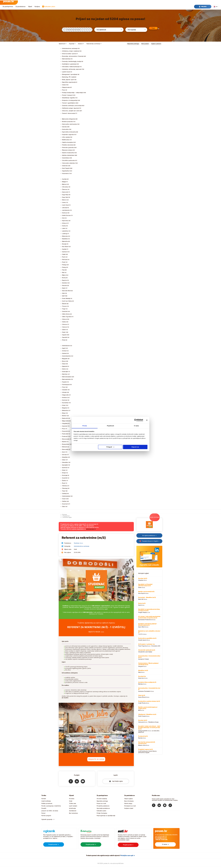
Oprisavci (65, 251)
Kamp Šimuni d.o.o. (144, 696)
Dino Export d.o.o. (146, 592)
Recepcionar (65, 444)
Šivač (63, 483)
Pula (63, 270)
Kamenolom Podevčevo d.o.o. (149, 618)
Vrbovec (64, 324)
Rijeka (64, 275)
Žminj (63, 340)
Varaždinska (65, 158)
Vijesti (30, 6)
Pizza (63, 428)
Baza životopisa (129, 801)
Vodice (64, 321)
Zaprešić (64, 337)
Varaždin (64, 311)
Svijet (70, 801)
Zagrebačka (65, 171)
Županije (71, 43)
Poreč (63, 262)
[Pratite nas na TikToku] (171, 805)
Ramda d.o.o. (143, 737)
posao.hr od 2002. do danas (49, 810)
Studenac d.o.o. (78, 543)
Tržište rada (72, 803)
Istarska (64, 126)
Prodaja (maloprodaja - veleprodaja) (72, 92)
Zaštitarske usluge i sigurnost (70, 108)
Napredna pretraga (133, 43)
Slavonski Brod (66, 290)
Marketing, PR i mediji (68, 77)
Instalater (65, 389)
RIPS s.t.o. (147, 708)
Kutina (64, 225)
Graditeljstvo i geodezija (69, 64)
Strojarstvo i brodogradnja (69, 100)
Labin (63, 228)
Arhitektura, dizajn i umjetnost (71, 51)
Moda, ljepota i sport (68, 79)
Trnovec (64, 306)
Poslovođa (65, 434)
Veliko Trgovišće (67, 316)
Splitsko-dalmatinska (68, 155)
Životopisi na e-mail (130, 806)
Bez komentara (73, 813)
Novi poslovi (145, 43)
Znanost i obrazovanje (68, 113)
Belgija (64, 181)
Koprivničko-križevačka (69, 132)
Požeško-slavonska (67, 145)
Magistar (64, 408)
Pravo (63, 90)
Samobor (64, 283)
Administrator (66, 345)
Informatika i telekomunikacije (70, 66)
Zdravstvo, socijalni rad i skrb (70, 110)
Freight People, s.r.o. (149, 610)
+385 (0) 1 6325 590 (161, 839)
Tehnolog (64, 488)
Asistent (64, 353)
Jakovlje (64, 207)
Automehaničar (66, 356)
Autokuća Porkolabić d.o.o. (149, 689)
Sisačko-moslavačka (68, 152)
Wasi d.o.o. (143, 671)
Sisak (63, 288)
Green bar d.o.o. (143, 677)
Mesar (64, 413)
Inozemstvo (65, 173)
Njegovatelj (65, 421)
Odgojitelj (65, 423)
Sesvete (64, 285)
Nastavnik (65, 418)
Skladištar (65, 457)
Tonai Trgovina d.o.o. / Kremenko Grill (149, 645)
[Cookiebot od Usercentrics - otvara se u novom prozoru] (135, 420)
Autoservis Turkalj (149, 657)
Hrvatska (71, 798)
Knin (63, 218)
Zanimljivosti (72, 810)
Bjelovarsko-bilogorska (68, 119)
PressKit (43, 808)
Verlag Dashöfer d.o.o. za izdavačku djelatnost (149, 729)
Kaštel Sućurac (66, 215)
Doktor (64, 369)
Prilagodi (109, 447)
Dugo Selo (65, 197)
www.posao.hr (91, 529)
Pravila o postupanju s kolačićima (51, 806)
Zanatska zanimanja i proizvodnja (72, 105)
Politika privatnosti (46, 803)
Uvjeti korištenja (46, 801)
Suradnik (64, 478)
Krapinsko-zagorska (68, 134)
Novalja (64, 244)
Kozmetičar (65, 402)
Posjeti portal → (53, 844)
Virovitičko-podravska (68, 160)
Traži (153, 28)
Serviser (64, 454)
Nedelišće (65, 238)
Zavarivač (65, 504)
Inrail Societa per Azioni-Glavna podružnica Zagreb (147, 751)
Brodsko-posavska (67, 121)
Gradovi (80, 43)
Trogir (63, 309)
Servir (63, 452)
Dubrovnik (65, 192)
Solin (63, 293)
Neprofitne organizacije (69, 82)
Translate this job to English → (150, 541)
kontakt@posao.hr (161, 838)
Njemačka (65, 241)
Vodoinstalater (66, 496)
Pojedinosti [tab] (110, 425)
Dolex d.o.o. (145, 585)
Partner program (46, 815)
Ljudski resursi (66, 71)
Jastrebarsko (66, 210)
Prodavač (65, 436)
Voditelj (64, 493)
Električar (65, 374)
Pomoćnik (65, 431)
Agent (64, 348)
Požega (64, 264)
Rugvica (64, 280)
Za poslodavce (20, 6)
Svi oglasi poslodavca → (149, 535)
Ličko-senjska (66, 137)
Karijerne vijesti (128, 808)
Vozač (64, 498)
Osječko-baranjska (67, 142)
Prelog (64, 267)
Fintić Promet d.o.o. (147, 715)
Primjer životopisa (102, 813)
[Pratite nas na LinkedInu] (160, 805)
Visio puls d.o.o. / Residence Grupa (148, 721)
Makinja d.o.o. (147, 683)
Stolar (63, 470)
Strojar (64, 472)
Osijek (64, 254)
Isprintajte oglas (117, 781)
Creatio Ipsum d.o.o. (147, 639)
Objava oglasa (128, 798)
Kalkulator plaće (49, 6)
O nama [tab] (136, 425)
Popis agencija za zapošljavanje (106, 815)
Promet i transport (67, 95)
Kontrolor (64, 400)
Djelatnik (64, 366)
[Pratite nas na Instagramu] (166, 805)
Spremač (64, 467)
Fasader (64, 382)
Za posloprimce (8, 6)
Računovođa (65, 439)
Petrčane (64, 259)
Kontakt (43, 798)
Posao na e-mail (101, 803)
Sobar (64, 459)
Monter (64, 415)
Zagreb (64, 334)
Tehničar (64, 485)
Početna (64, 514)
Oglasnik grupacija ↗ (47, 819)
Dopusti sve (135, 447)
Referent (64, 446)
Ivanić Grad (65, 205)
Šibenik (64, 303)
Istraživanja (72, 808)
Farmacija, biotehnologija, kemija (71, 61)
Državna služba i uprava (69, 53)
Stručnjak (65, 475)
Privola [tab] (84, 425)
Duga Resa (65, 194)
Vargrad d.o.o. (148, 664)
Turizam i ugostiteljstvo (68, 103)
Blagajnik (64, 358)
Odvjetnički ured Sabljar (146, 651)
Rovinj (64, 277)
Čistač (64, 363)
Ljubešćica (65, 231)
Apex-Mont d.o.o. (147, 625)
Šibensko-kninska (67, 150)
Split (63, 296)
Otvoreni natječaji (102, 798)
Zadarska (65, 165)
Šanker (64, 480)
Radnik (64, 441)
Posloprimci (66, 516)
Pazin (63, 257)
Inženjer (64, 392)
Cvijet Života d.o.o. (149, 702)
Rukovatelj (65, 449)
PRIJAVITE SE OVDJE (96, 759)
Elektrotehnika (66, 59)
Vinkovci (64, 319)
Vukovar (64, 327)
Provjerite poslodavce (103, 806)
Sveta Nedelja (66, 298)
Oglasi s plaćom (156, 43)
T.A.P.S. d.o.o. (149, 632)
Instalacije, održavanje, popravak (71, 69)
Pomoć (43, 813)
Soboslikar (65, 462)
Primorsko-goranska (68, 147)
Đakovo (64, 200)
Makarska (65, 236)
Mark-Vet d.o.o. (147, 598)
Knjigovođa (65, 395)
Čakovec (64, 189)
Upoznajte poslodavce (103, 808)
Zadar (64, 332)
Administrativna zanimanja (69, 48)
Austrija (64, 179)
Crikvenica (65, 187)
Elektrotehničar (66, 379)
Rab (63, 272)
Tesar (63, 491)
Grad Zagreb (65, 168)
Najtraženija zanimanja (93, 43)
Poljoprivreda (66, 87)
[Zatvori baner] (146, 420)
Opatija (64, 249)
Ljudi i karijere (73, 806)
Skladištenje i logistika (68, 97)
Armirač (64, 350)
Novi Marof (65, 246)
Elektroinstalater (66, 376)
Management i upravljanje (69, 74)
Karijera (37, 6)
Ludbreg (64, 233)
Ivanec (64, 202)
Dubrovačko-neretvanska (69, 124)
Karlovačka (65, 129)
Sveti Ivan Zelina (67, 301)
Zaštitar (64, 501)
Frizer (63, 387)
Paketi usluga (128, 803)
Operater (64, 426)
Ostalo (64, 84)
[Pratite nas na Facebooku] (154, 805)
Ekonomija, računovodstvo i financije (72, 56)
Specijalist (65, 465)
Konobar (64, 397)
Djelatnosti (62, 43)
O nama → (165, 844)
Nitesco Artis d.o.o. (146, 743)
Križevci (64, 223)
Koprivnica (65, 220)
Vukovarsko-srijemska (68, 163)
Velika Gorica (66, 314)
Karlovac (64, 212)
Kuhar (64, 405)
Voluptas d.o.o (142, 579)
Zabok (64, 329)
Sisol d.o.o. (142, 604)
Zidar (63, 506)
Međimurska (65, 139)
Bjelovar (64, 184)
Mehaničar (65, 410)
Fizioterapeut (66, 384)
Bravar (64, 361)
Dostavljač (65, 371)
